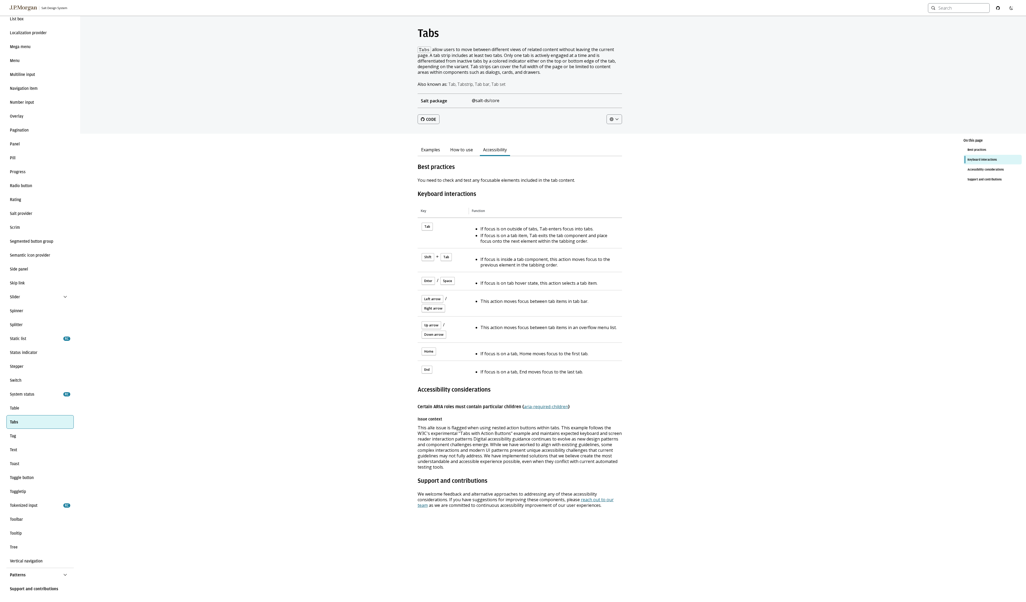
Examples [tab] (430, 150)
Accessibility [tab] (495, 150)
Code (431, 119)
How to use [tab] (461, 150)
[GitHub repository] (998, 8)
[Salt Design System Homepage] (39, 8)
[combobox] (962, 8)
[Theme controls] (614, 119)
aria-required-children (546, 407)
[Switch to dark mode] (1011, 8)
